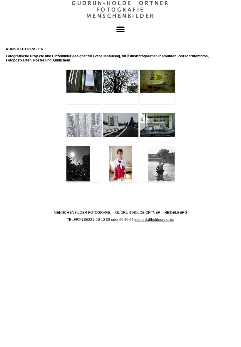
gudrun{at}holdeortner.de (154, 220)
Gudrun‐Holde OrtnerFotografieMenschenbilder (120, 9)
